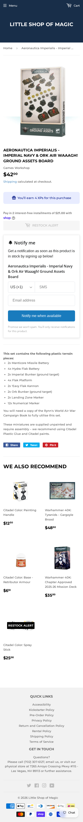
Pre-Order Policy (42, 715)
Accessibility (41, 704)
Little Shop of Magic (41, 24)
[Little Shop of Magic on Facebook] (36, 786)
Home (7, 48)
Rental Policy (41, 731)
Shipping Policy (41, 736)
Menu (13, 5)
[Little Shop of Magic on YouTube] (52, 786)
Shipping (10, 181)
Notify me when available (41, 316)
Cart (76, 5)
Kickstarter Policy (41, 710)
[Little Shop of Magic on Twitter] (29, 786)
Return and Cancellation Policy (41, 725)
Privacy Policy (42, 720)
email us (52, 762)
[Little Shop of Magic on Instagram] (44, 786)
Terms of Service (41, 741)
